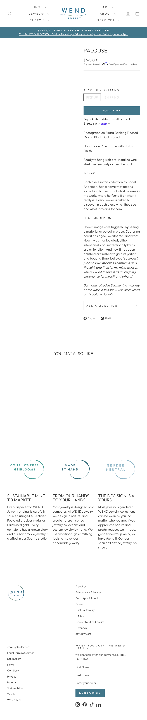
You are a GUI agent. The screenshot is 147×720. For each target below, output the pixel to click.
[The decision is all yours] (119, 469)
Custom (38, 20)
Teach (11, 694)
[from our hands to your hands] (73, 469)
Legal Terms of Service (20, 652)
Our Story (13, 670)
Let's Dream (14, 658)
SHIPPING (112, 97)
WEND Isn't (14, 700)
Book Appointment (86, 598)
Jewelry (38, 13)
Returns (11, 682)
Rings (38, 7)
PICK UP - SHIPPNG (102, 90)
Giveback (81, 628)
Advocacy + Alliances (88, 592)
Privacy (11, 676)
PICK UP (92, 97)
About (106, 13)
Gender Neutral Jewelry (89, 622)
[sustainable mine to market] (28, 469)
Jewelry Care (83, 633)
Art (106, 7)
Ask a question (102, 305)
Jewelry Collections (18, 647)
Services (106, 20)
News (10, 664)
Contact (80, 604)
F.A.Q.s (79, 616)
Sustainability (15, 688)
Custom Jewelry (85, 610)
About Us (80, 586)
